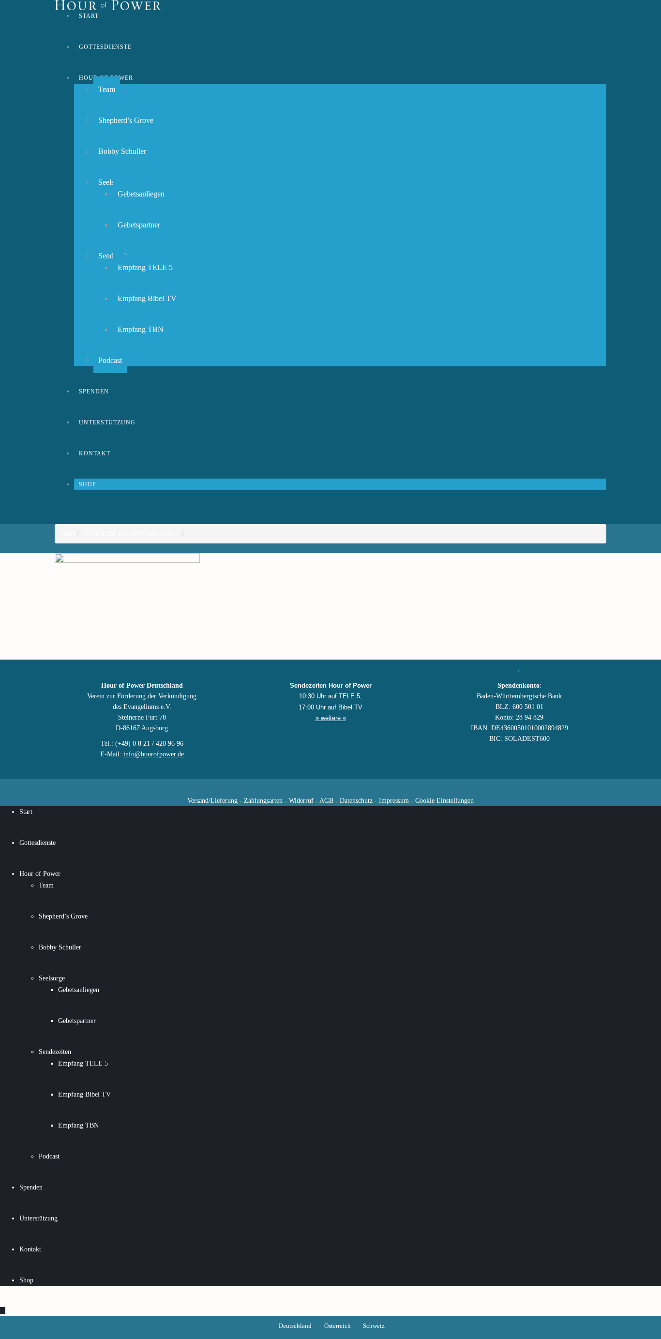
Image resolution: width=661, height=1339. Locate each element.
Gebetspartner (139, 225)
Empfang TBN (141, 329)
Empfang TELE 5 (145, 267)
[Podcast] (364, 786)
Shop (87, 484)
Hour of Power (39, 873)
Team (106, 89)
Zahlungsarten (263, 800)
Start (89, 16)
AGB (326, 800)
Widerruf (301, 800)
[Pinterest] (347, 786)
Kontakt (94, 453)
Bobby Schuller (122, 151)
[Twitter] (296, 786)
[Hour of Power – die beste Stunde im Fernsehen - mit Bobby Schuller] (108, 5)
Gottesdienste (105, 47)
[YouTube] (313, 786)
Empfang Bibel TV (147, 298)
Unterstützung (107, 422)
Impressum (394, 800)
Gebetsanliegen (141, 194)
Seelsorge (52, 978)
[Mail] (381, 786)
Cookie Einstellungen (444, 800)
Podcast (110, 360)
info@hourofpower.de (153, 754)
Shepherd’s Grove (125, 120)
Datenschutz (356, 800)
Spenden (94, 391)
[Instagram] (330, 786)
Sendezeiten (55, 1051)
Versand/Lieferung (212, 800)
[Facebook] (279, 786)
